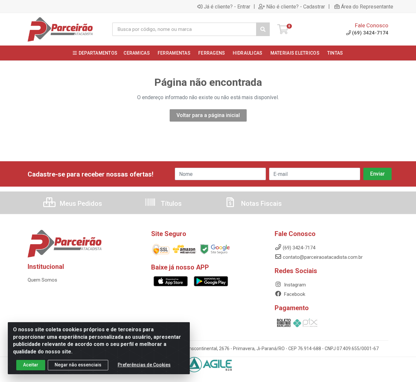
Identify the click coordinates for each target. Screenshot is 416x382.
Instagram (294, 285)
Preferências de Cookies (144, 364)
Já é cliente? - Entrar (227, 6)
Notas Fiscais (261, 203)
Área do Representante (367, 6)
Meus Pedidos (80, 203)
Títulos (170, 203)
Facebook (294, 294)
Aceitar (30, 364)
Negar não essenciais (78, 364)
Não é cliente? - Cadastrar (295, 6)
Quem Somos (42, 280)
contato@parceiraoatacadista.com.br (323, 257)
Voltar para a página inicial (208, 115)
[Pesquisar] (263, 29)
